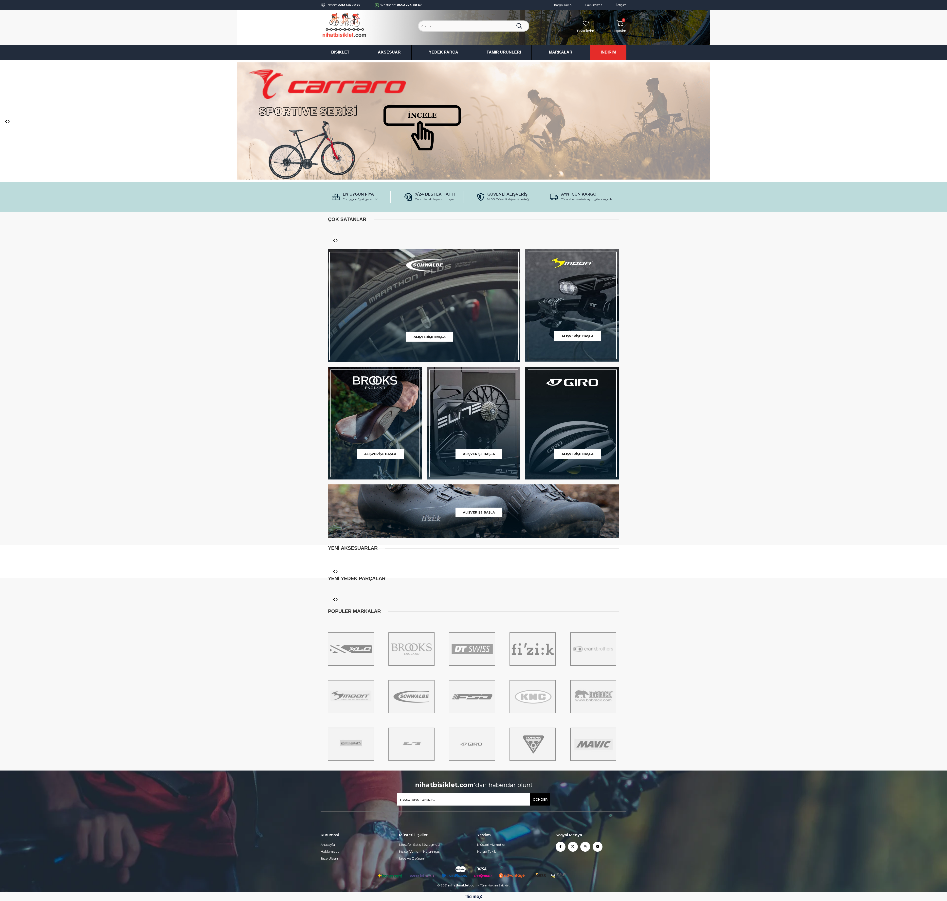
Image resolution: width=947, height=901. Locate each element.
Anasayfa (328, 731)
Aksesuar (389, 52)
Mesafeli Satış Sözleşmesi (419, 731)
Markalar (560, 52)
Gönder (540, 686)
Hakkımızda (593, 5)
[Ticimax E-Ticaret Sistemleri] (473, 783)
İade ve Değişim (412, 745)
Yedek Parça (443, 52)
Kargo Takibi (487, 738)
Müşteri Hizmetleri (491, 731)
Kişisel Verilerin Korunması (419, 738)
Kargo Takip (562, 5)
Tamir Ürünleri (504, 52)
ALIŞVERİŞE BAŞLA (430, 223)
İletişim (621, 5)
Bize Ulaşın (329, 745)
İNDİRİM (608, 52)
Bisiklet (340, 52)
